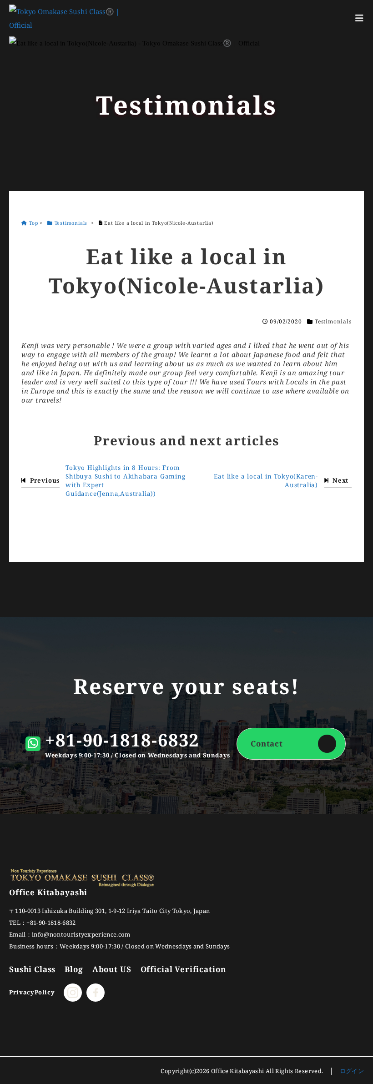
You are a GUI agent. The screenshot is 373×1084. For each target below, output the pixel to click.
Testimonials (333, 321)
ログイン (352, 1071)
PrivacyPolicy (32, 992)
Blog (74, 969)
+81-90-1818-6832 (122, 739)
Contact (267, 743)
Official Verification (183, 969)
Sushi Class (32, 969)
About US (111, 969)
